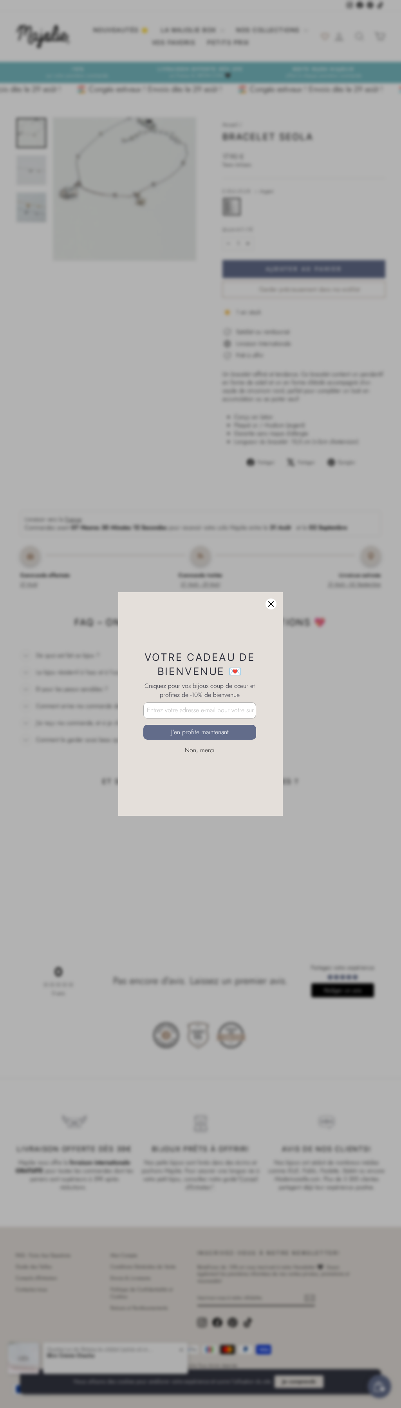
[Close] (271, 603)
